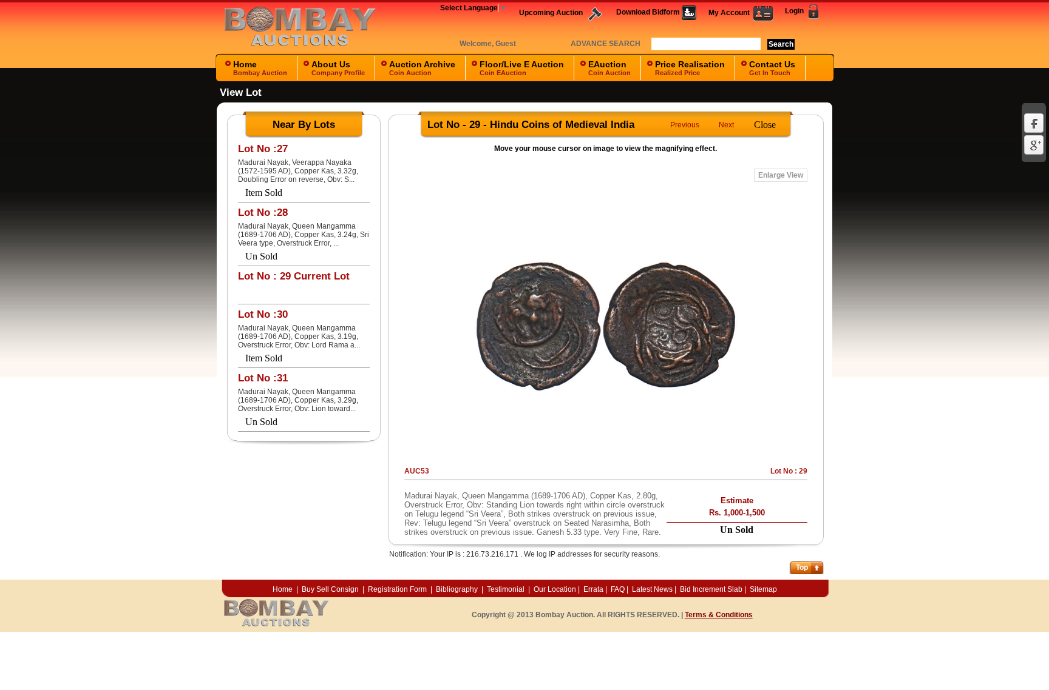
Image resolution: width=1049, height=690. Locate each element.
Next (726, 125)
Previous (684, 125)
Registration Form (397, 589)
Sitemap (763, 589)
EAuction (609, 67)
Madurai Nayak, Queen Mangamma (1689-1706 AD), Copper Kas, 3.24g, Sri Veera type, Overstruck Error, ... (303, 234)
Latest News (652, 589)
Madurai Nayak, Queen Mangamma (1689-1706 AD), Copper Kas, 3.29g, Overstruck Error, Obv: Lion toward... (298, 400)
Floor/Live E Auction (522, 67)
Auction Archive (422, 67)
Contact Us (772, 67)
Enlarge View (780, 175)
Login (795, 11)
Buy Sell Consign (331, 589)
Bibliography (457, 589)
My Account (730, 12)
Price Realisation (690, 67)
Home (260, 67)
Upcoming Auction (552, 12)
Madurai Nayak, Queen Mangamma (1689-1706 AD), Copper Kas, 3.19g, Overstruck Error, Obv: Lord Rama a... (299, 336)
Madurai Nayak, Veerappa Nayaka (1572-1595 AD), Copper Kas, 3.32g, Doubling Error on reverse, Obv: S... (298, 171)
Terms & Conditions (719, 615)
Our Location (555, 589)
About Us (338, 67)
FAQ (618, 589)
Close (765, 124)
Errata (593, 589)
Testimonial (505, 589)
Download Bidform (649, 12)
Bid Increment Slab (711, 589)
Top (802, 567)
